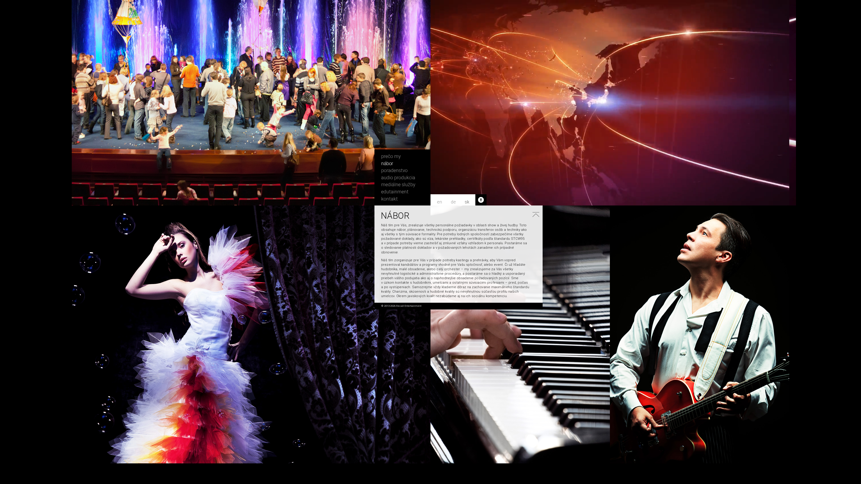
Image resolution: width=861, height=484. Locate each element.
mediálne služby (398, 184)
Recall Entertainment (402, 138)
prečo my (391, 156)
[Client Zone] (481, 199)
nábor (387, 163)
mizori (535, 306)
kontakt (389, 199)
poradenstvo (394, 170)
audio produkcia (398, 177)
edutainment (395, 191)
